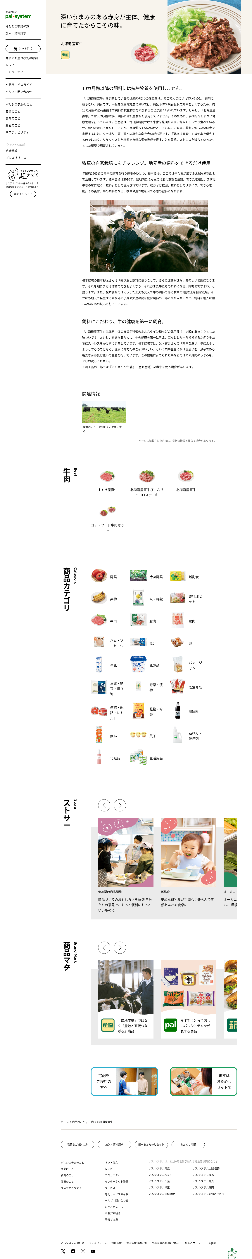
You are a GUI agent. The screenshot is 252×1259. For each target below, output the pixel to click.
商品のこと (13, 111)
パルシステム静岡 (203, 1187)
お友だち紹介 (112, 1213)
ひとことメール (114, 1207)
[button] (120, 805)
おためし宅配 (188, 1144)
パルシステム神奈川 (160, 1175)
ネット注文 (25, 48)
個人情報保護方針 (136, 1243)
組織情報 (11, 150)
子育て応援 (111, 1219)
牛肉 (91, 1122)
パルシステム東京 (159, 1168)
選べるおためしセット (151, 1144)
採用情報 (116, 1243)
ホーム (65, 1122)
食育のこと (13, 118)
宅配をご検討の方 (17, 26)
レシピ (10, 65)
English (212, 1243)
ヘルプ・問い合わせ (19, 91)
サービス (110, 1188)
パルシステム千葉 (159, 1181)
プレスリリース (16, 157)
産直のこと (13, 125)
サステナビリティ (17, 132)
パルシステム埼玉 (159, 1187)
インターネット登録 (116, 1181)
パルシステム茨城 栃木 (162, 1194)
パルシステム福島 (203, 1181)
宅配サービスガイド (19, 84)
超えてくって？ (23, 194)
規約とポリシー (194, 1243)
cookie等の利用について (166, 1243)
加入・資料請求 (16, 33)
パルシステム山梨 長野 (206, 1168)
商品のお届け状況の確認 (22, 58)
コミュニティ (14, 71)
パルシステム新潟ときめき (208, 1194)
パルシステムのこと (19, 104)
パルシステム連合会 (72, 1243)
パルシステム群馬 (203, 1175)
